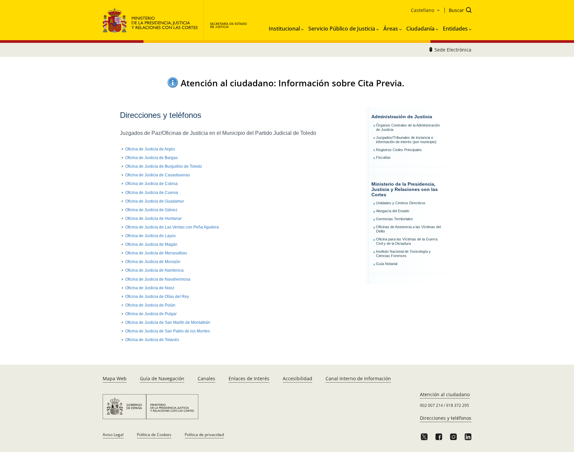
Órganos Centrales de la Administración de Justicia (408, 127)
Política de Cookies (154, 434)
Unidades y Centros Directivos (401, 203)
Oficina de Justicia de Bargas (151, 157)
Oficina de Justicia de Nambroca (154, 270)
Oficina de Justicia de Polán (150, 305)
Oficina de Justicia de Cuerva (151, 192)
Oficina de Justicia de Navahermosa (157, 279)
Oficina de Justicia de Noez (149, 288)
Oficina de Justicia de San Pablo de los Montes (167, 331)
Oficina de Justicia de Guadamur (154, 201)
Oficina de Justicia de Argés (150, 149)
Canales (206, 378)
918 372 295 (457, 405)
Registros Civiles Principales (399, 150)
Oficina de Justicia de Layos (150, 235)
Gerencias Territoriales (394, 219)
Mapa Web (115, 378)
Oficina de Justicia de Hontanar (153, 218)
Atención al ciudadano (445, 394)
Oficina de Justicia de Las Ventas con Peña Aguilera (172, 227)
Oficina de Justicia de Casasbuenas (157, 175)
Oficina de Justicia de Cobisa (151, 183)
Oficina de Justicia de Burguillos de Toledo (163, 166)
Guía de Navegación (162, 378)
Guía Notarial (386, 264)
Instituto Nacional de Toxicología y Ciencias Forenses (403, 253)
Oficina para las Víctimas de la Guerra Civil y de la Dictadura (406, 241)
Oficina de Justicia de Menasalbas (156, 253)
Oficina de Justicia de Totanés (152, 339)
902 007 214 (431, 405)
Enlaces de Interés (249, 378)
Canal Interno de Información (358, 378)
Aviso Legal (113, 434)
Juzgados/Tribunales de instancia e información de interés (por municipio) (406, 140)
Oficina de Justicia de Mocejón (152, 261)
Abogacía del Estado (392, 211)
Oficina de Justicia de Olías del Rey (157, 296)
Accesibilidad (297, 378)
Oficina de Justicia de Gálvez (151, 210)
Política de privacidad (204, 434)
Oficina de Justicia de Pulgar (151, 314)
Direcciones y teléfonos (445, 418)
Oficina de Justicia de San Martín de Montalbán (167, 322)
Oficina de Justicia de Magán (151, 244)
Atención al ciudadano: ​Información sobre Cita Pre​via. (292, 83)
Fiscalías (383, 157)
